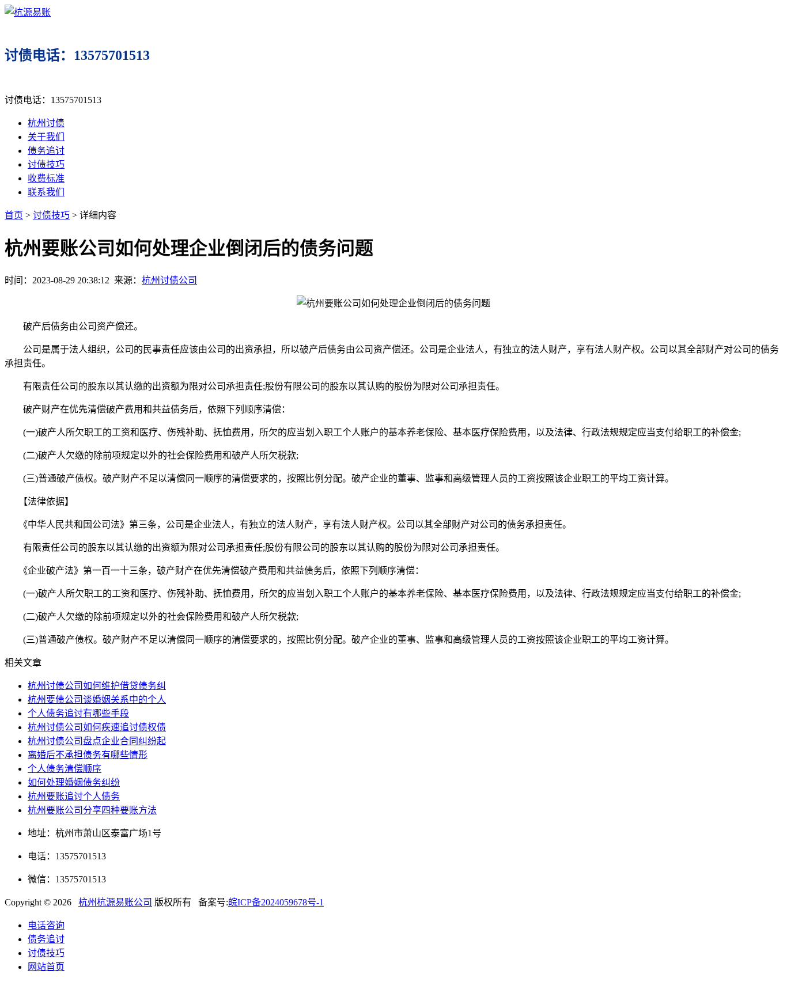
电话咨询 (46, 925)
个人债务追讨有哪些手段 (78, 713)
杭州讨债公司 (169, 280)
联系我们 (46, 192)
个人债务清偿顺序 (64, 769)
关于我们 (46, 137)
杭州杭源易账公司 (115, 902)
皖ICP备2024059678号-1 (276, 902)
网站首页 (46, 967)
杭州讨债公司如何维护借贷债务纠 (97, 686)
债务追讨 (46, 151)
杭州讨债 (46, 123)
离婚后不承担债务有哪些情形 (87, 755)
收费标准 (46, 178)
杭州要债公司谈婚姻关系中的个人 (97, 699)
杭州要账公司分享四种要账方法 (92, 810)
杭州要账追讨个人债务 (74, 796)
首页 (14, 215)
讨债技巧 (46, 164)
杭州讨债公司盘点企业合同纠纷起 (97, 741)
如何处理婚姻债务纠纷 (74, 782)
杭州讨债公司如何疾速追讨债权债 (97, 727)
